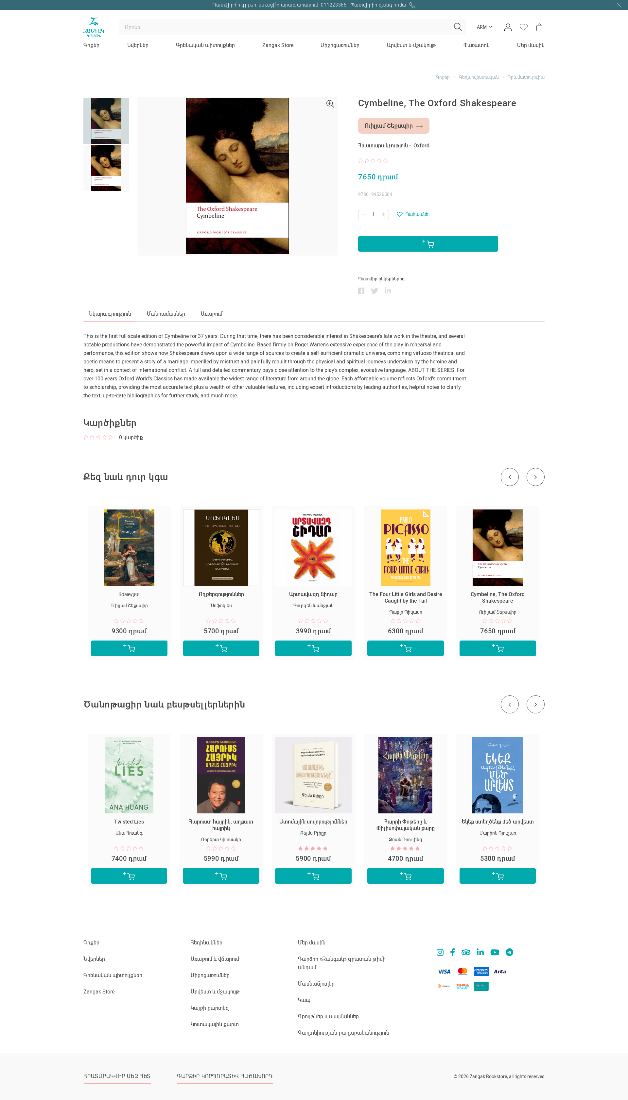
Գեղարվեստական (479, 77)
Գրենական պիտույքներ (205, 45)
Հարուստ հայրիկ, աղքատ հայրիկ (221, 825)
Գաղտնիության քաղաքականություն (343, 1033)
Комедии (129, 594)
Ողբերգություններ (221, 594)
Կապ (304, 1000)
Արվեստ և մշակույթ (411, 45)
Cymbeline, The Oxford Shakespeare (498, 597)
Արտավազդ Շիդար (313, 594)
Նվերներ (137, 45)
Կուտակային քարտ (215, 1024)
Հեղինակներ (206, 943)
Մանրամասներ (166, 314)
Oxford (421, 145)
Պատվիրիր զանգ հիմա (379, 5)
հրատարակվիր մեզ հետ (117, 1076)
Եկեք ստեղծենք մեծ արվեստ (498, 822)
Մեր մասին (531, 45)
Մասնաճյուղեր (316, 984)
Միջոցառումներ (340, 45)
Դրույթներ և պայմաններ (328, 1016)
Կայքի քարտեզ (210, 1008)
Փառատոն (476, 45)
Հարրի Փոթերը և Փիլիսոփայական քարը (405, 825)
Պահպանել (417, 214)
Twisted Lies (129, 822)
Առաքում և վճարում (215, 959)
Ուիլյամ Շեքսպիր (389, 125)
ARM (482, 27)
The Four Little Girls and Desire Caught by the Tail (405, 597)
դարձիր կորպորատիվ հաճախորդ (225, 1076)
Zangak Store (277, 45)
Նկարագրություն (110, 314)
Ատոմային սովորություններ (313, 822)
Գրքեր (91, 45)
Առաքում (211, 314)
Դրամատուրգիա (526, 77)
